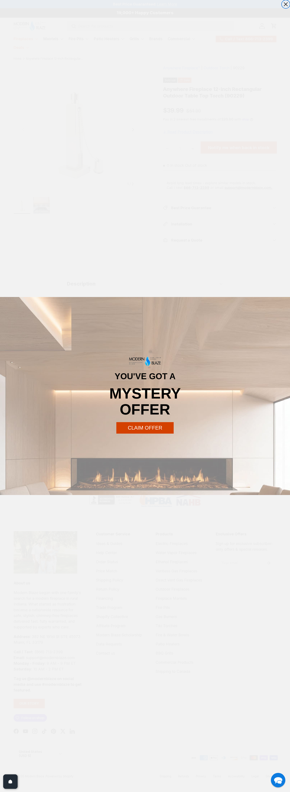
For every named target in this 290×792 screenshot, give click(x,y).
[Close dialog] (286, 4)
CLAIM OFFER (145, 428)
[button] (278, 780)
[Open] (10, 781)
